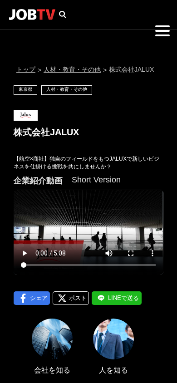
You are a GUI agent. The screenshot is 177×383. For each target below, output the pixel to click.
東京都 (25, 89)
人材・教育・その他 (72, 69)
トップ (25, 69)
